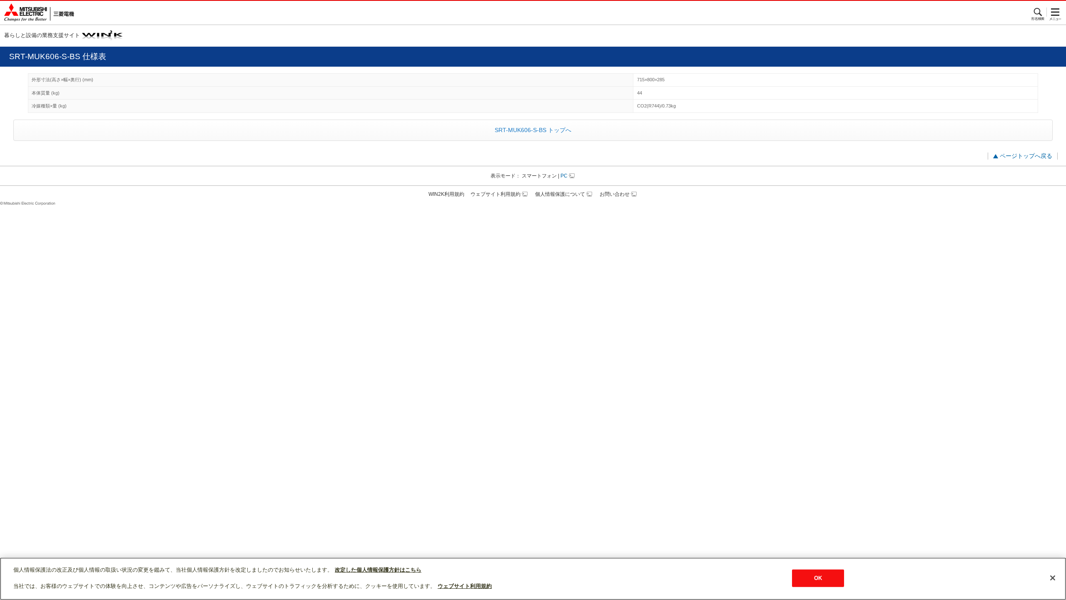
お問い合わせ (615, 194)
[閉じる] (1053, 578)
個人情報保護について (560, 194)
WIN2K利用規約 (446, 194)
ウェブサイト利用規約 (496, 194)
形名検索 (1038, 12)
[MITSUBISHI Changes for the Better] (37, 13)
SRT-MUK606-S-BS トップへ (533, 130)
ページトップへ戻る (1026, 155)
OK (818, 578)
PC (564, 176)
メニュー (1055, 12)
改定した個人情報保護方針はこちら (378, 570)
